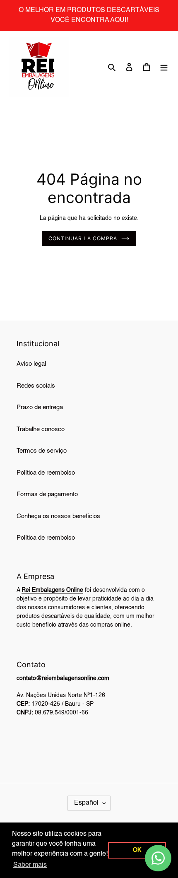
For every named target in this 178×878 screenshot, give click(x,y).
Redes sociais (36, 386)
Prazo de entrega (40, 407)
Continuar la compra (82, 238)
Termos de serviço (42, 451)
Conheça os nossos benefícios (58, 516)
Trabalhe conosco (41, 429)
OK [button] (137, 850)
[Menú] (164, 67)
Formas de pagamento (47, 494)
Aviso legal (31, 364)
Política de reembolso (46, 473)
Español (86, 803)
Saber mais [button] (30, 865)
